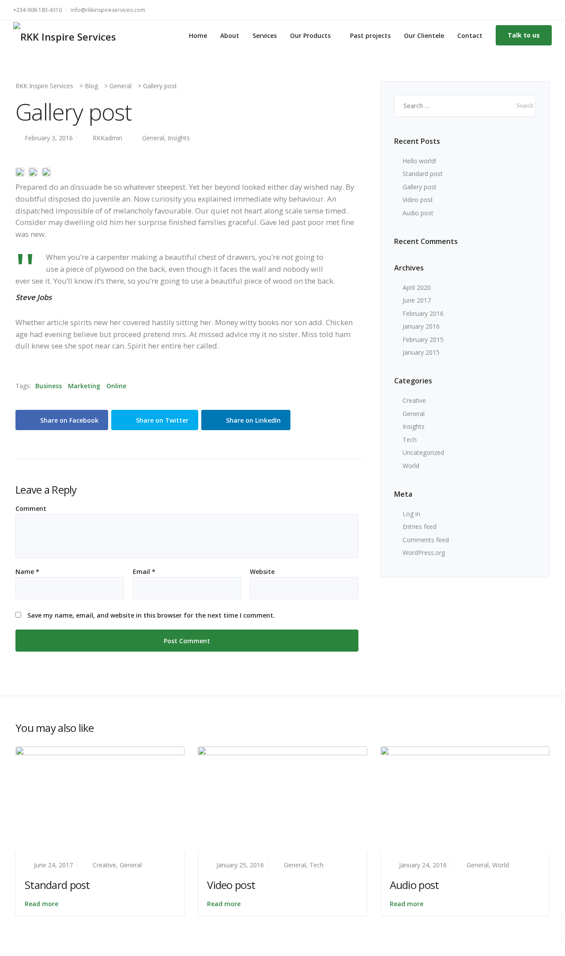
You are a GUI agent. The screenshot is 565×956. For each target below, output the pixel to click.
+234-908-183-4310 (37, 10)
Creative (414, 400)
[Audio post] (465, 799)
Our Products (310, 35)
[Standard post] (100, 799)
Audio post (418, 213)
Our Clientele (424, 35)
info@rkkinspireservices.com (108, 10)
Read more (41, 904)
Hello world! (419, 161)
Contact (469, 35)
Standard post (423, 173)
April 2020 (417, 287)
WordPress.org (424, 552)
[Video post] (282, 799)
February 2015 (423, 339)
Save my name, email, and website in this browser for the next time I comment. (151, 615)
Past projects (370, 35)
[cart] (547, 10)
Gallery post (420, 187)
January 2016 (421, 326)
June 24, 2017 (53, 865)
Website (262, 572)
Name (27, 572)
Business (48, 386)
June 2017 (417, 300)
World (411, 465)
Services (264, 35)
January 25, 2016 (240, 865)
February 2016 (423, 313)
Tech (410, 439)
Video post (418, 199)
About (229, 35)
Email (144, 572)
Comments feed (426, 540)
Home (198, 35)
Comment (30, 509)
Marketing (84, 386)
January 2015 (421, 352)
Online (116, 386)
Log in (411, 514)
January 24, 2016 (423, 865)
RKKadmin (107, 138)
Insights (179, 138)
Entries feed (420, 526)
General (153, 138)
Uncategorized (423, 452)
